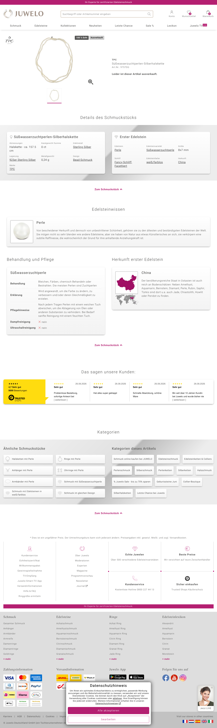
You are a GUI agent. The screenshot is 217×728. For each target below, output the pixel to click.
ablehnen (117, 698)
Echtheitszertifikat (29, 560)
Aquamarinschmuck (67, 633)
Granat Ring (115, 649)
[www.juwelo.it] (210, 721)
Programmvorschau (82, 576)
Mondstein (168, 654)
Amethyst (167, 628)
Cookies (50, 716)
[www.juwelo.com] (204, 721)
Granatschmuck (65, 654)
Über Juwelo (82, 555)
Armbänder (9, 633)
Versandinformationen (29, 586)
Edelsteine (41, 26)
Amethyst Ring (117, 628)
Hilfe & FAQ (29, 591)
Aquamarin (168, 633)
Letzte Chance (124, 26)
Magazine (82, 571)
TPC (12, 169)
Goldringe (8, 654)
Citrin (165, 644)
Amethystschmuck (66, 628)
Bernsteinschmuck (66, 638)
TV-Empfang (29, 576)
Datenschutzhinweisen (106, 703)
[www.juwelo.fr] (185, 721)
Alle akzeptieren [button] (108, 711)
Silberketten (184, 470)
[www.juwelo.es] (197, 721)
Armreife (8, 638)
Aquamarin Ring (118, 633)
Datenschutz (34, 716)
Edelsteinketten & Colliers (198, 459)
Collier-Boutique (191, 481)
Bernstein (167, 638)
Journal (80, 586)
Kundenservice (30, 555)
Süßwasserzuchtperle (160, 150)
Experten (82, 565)
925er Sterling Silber (22, 160)
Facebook (165, 677)
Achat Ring (115, 623)
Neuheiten (95, 26)
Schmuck (15, 26)
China (182, 162)
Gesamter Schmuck (14, 623)
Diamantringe (10, 649)
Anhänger (8, 628)
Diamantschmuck (66, 649)
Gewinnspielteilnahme (29, 571)
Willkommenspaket (29, 565)
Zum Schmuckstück (107, 189)
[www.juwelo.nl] (191, 721)
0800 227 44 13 (145, 589)
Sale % (150, 26)
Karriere (7, 716)
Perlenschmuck (122, 470)
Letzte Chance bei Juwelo (151, 493)
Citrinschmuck (64, 644)
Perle (118, 150)
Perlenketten (165, 470)
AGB (19, 716)
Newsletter (82, 581)
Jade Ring (114, 654)
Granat (166, 649)
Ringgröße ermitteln (30, 596)
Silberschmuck (144, 470)
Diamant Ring (116, 644)
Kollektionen (68, 26)
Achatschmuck (64, 623)
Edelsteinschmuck (168, 459)
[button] (172, 14)
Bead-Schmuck (82, 160)
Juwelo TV (198, 26)
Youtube (174, 677)
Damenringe (10, 644)
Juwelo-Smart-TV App (30, 581)
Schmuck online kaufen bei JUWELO (133, 459)
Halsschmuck (204, 470)
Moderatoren (82, 560)
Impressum (66, 716)
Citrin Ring (115, 638)
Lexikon (172, 26)
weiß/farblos (154, 162)
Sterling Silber (82, 147)
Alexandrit (168, 623)
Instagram (183, 677)
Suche (149, 14)
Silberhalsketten (122, 493)
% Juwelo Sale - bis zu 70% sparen (132, 481)
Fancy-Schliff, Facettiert (123, 164)
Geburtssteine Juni (167, 481)
